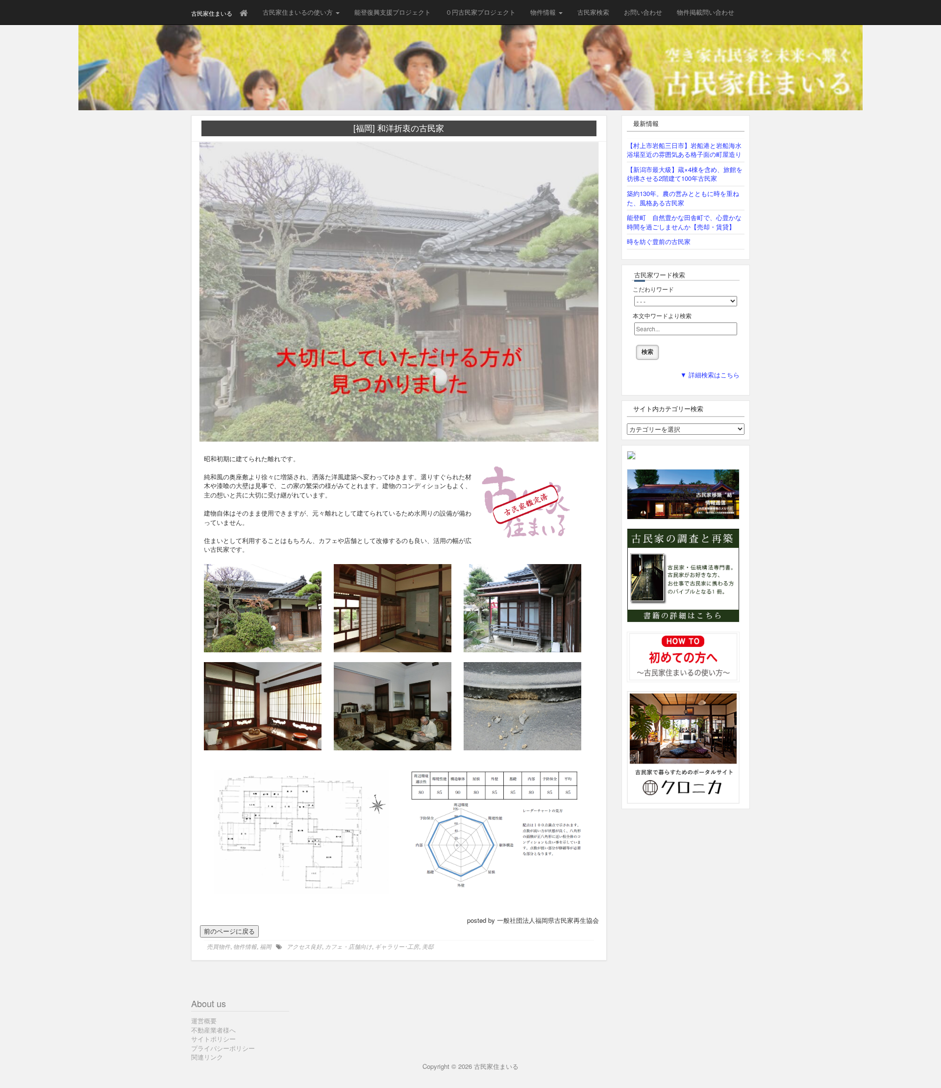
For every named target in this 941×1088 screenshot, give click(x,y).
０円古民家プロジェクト (481, 12)
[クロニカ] (683, 746)
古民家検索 (593, 12)
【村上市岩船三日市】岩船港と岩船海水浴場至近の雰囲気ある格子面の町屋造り (684, 150)
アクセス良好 (304, 946)
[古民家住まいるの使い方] (683, 656)
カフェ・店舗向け (348, 946)
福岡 (266, 946)
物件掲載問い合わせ (705, 12)
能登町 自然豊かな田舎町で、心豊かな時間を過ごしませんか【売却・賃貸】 (684, 222)
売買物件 (218, 946)
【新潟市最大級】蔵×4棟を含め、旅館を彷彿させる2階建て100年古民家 (685, 174)
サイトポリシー (213, 1038)
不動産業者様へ (213, 1030)
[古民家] (631, 454)
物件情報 (544, 12)
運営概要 (204, 1020)
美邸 (428, 946)
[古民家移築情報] (683, 493)
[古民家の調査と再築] (683, 574)
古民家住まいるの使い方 (299, 12)
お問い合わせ (643, 12)
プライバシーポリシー (223, 1048)
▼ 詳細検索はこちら (710, 375)
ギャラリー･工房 (397, 946)
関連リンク (207, 1057)
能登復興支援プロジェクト (392, 12)
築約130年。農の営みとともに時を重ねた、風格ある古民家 (683, 198)
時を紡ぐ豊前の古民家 (659, 241)
